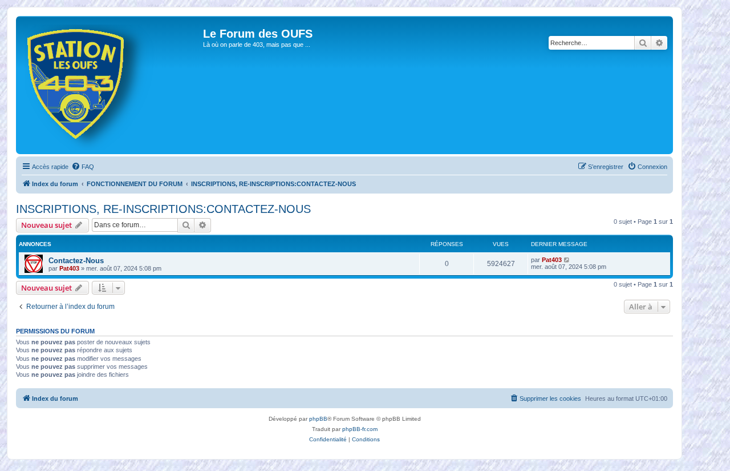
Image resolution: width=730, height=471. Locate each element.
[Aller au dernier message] (567, 259)
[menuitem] (82, 167)
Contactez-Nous (76, 260)
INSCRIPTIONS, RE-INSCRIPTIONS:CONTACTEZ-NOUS (163, 209)
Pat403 (69, 268)
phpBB (318, 419)
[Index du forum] (111, 85)
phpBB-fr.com (360, 429)
